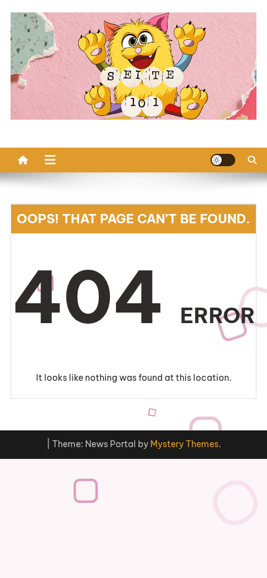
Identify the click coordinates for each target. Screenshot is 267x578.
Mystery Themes (184, 444)
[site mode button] (222, 160)
